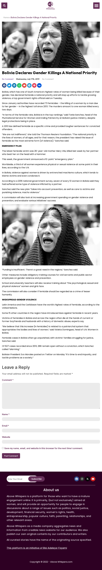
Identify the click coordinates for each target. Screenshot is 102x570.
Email (5, 425)
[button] (4, 5)
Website (6, 437)
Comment (8, 380)
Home (6, 17)
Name (5, 414)
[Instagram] (82, 479)
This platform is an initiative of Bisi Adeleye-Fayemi (37, 548)
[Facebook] (76, 479)
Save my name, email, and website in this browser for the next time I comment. (43, 448)
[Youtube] (93, 479)
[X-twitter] (87, 479)
